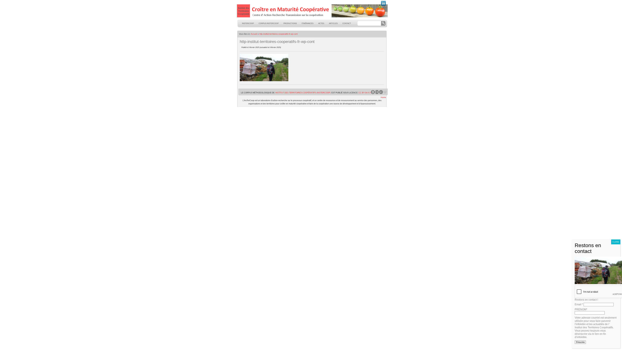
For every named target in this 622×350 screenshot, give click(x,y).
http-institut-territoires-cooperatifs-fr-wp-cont (278, 34)
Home (383, 97)
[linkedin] (383, 5)
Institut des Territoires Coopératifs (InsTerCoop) (303, 93)
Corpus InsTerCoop (269, 23)
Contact (346, 23)
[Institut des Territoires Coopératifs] (312, 10)
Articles (333, 23)
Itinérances (307, 23)
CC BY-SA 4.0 (364, 93)
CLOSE (615, 242)
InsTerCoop (248, 23)
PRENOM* (581, 309)
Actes (321, 23)
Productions (290, 23)
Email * (579, 304)
